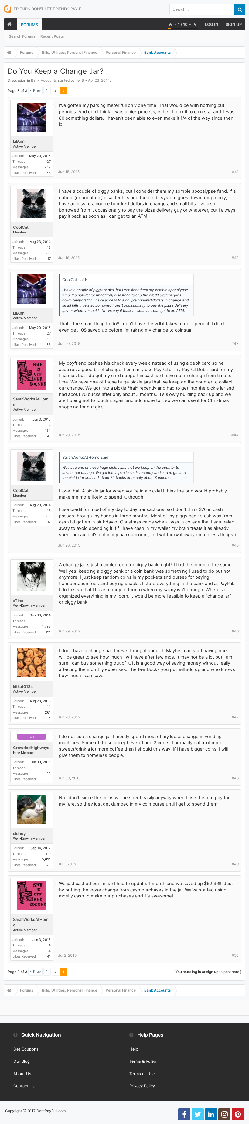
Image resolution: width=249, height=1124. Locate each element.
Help (133, 1049)
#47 (235, 717)
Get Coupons (26, 1049)
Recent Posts (52, 36)
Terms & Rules (142, 1061)
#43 (235, 343)
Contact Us (24, 1085)
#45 (235, 545)
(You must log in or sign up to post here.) (207, 971)
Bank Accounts (44, 80)
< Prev (35, 90)
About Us (22, 1073)
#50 (235, 955)
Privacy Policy (142, 1085)
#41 (235, 171)
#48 (235, 778)
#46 (235, 631)
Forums (29, 24)
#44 (235, 435)
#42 (235, 257)
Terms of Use (142, 1073)
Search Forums (22, 36)
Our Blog (21, 1061)
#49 (235, 864)
